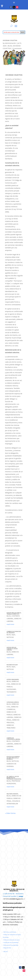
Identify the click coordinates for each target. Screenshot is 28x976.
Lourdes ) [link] (16, 896)
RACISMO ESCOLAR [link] (12, 665)
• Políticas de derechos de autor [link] (11, 940)
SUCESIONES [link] (11, 689)
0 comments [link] (17, 48)
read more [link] (10, 624)
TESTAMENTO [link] (11, 692)
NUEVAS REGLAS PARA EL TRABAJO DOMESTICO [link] (14, 613)
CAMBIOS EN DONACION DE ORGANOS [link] (14, 632)
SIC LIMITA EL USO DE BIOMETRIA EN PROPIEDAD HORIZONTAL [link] (14, 778)
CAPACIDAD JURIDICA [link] (13, 702)
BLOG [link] (10, 46)
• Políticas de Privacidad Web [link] (10, 945)
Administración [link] (10, 43)
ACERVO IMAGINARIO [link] (13, 679)
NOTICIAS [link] (10, 637)
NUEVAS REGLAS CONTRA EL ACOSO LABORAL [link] (12, 649)
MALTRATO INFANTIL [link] (12, 794)
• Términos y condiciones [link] (9, 932)
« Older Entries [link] (10, 813)
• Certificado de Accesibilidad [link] (10, 942)
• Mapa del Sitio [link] (7, 948)
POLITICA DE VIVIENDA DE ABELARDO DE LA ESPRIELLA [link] (13, 758)
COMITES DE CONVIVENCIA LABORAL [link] (13, 738)
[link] (2, 6)
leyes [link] (13, 635)
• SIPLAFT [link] (5, 951)
